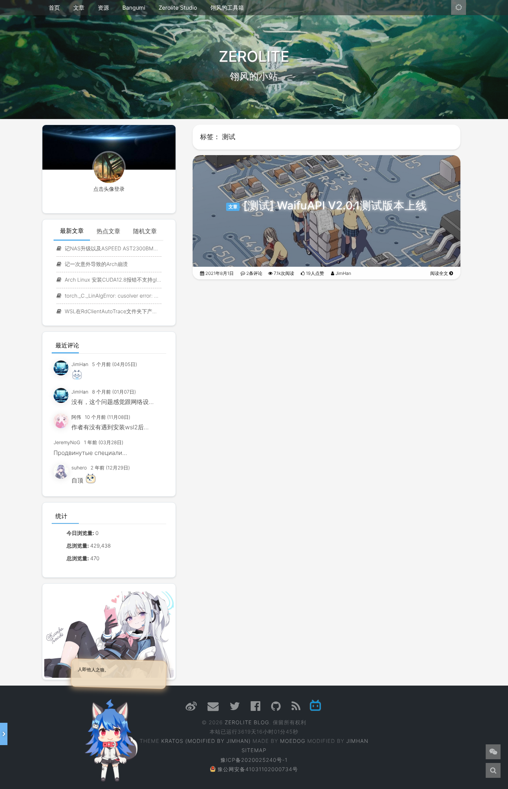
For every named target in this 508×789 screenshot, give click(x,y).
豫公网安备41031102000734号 (258, 769)
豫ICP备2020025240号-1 (254, 760)
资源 (103, 7)
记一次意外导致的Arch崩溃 (95, 264)
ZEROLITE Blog (247, 722)
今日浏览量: (81, 533)
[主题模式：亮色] (458, 7)
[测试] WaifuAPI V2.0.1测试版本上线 (335, 205)
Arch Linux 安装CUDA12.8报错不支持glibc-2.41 (112, 280)
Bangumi (133, 7)
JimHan (342, 273)
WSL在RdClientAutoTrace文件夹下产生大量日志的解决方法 (112, 311)
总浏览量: (78, 546)
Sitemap (254, 750)
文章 (78, 7)
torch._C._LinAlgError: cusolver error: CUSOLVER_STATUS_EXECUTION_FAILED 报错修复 (112, 296)
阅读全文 (439, 273)
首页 (54, 7)
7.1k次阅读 (284, 273)
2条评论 (254, 273)
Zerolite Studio (177, 7)
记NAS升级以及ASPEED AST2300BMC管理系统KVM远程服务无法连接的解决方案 (112, 249)
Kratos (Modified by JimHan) (206, 741)
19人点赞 (314, 273)
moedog (292, 741)
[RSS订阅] (296, 708)
